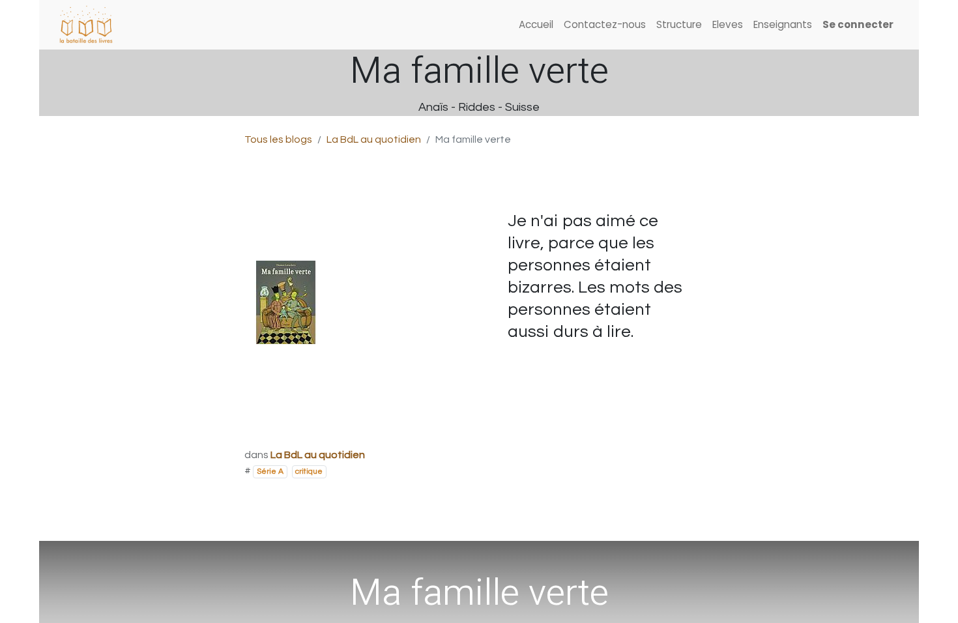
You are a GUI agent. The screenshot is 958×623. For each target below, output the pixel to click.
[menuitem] (536, 25)
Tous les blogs (278, 139)
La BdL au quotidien (374, 139)
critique (309, 471)
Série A (270, 471)
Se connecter (857, 24)
